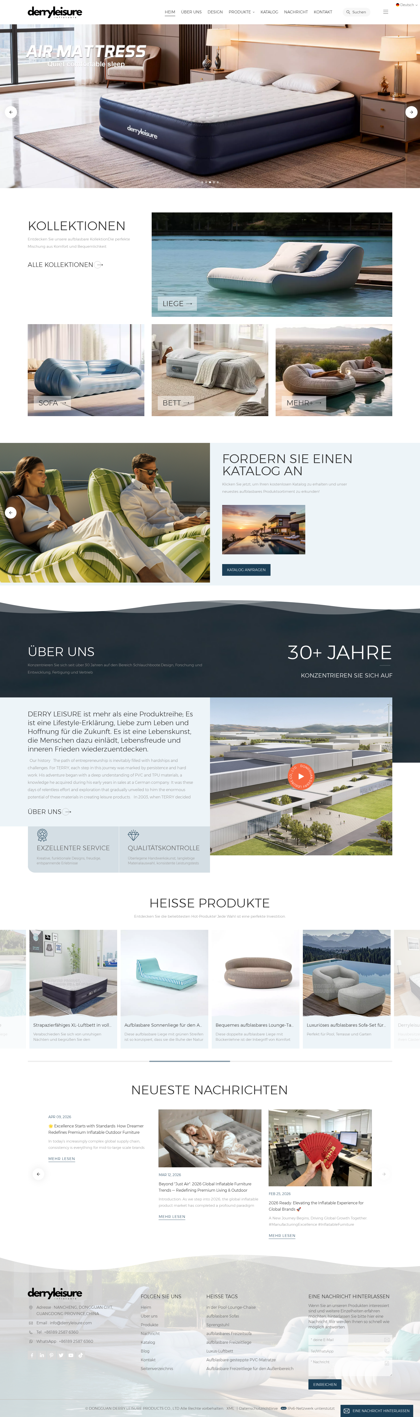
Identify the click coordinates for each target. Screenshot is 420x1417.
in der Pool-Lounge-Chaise (231, 1307)
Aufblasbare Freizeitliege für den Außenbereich (250, 1368)
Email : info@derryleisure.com (64, 1323)
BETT (172, 402)
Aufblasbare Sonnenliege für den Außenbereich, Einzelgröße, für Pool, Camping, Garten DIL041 (164, 1025)
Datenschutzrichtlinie (258, 1408)
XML (230, 1408)
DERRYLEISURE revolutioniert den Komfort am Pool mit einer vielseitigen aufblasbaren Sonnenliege (97, 1205)
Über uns (191, 12)
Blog (145, 1351)
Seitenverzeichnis (157, 1368)
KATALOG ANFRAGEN (246, 569)
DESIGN (215, 12)
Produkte (240, 12)
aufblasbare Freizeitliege (228, 1342)
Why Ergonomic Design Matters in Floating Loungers (207, 1126)
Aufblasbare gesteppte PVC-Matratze (241, 1360)
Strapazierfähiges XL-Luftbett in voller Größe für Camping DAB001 (73, 1025)
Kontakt (323, 12)
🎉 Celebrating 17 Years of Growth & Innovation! (313, 1184)
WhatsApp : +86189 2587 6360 (64, 1341)
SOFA (48, 402)
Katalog (269, 12)
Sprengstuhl (217, 1325)
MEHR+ (300, 402)
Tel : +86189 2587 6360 (57, 1332)
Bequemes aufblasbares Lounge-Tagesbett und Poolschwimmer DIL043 (256, 1025)
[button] (202, 182)
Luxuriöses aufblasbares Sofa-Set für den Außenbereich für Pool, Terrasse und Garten (347, 1025)
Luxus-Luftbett (219, 1351)
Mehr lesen (61, 1235)
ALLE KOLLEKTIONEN (60, 265)
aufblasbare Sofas (222, 1316)
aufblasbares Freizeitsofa (229, 1333)
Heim (170, 12)
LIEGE (173, 303)
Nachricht (296, 12)
